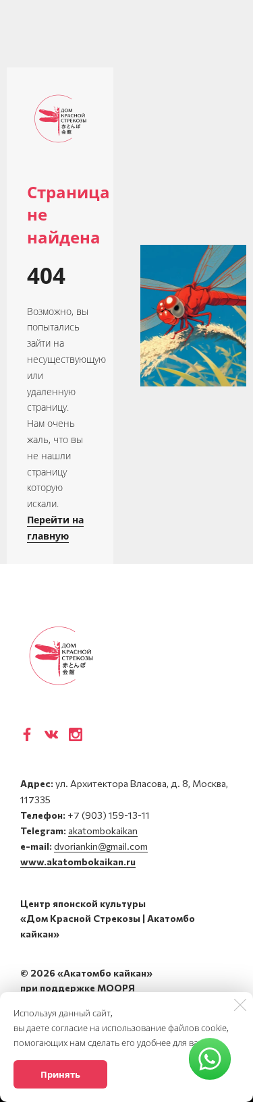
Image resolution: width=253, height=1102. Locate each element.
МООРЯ (116, 987)
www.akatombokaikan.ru (78, 861)
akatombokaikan (103, 830)
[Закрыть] (240, 1005)
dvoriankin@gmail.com (101, 846)
